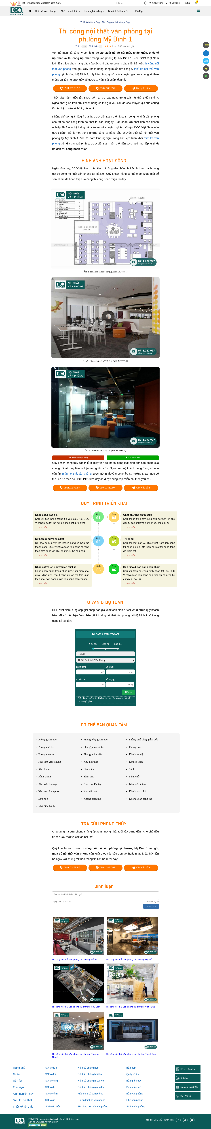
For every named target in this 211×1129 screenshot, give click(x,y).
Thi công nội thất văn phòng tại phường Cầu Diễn (76, 1006)
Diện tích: (90, 669)
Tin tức (187, 3)
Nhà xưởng (174, 3)
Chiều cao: (90, 682)
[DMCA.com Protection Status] (37, 1125)
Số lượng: (119, 682)
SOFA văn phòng (135, 1106)
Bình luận (93, 46)
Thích (78, 46)
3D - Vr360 (185, 1096)
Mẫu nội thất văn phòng (90, 1093)
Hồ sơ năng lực (187, 1069)
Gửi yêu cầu (142, 88)
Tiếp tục (128, 692)
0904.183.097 (107, 88)
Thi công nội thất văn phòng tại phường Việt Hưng (130, 1006)
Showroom (157, 3)
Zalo (206, 61)
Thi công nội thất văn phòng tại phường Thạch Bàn (131, 1054)
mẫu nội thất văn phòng (77, 473)
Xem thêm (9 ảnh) (79, 458)
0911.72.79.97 (71, 88)
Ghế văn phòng (134, 1100)
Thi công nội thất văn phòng (93, 1106)
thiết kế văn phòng (95, 1100)
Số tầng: (119, 669)
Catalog (184, 1078)
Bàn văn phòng (134, 1093)
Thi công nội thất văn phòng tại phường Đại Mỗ (129, 959)
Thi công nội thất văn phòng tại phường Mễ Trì (74, 959)
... (36, 527)
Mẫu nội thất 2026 (189, 1087)
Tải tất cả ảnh (133, 458)
